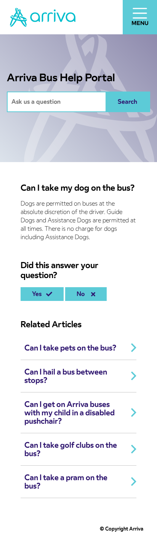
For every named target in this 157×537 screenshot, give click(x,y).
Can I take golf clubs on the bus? (70, 449)
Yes (38, 294)
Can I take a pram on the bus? (65, 482)
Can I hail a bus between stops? (65, 376)
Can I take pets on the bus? (70, 348)
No (82, 294)
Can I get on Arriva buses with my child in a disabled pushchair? (69, 412)
